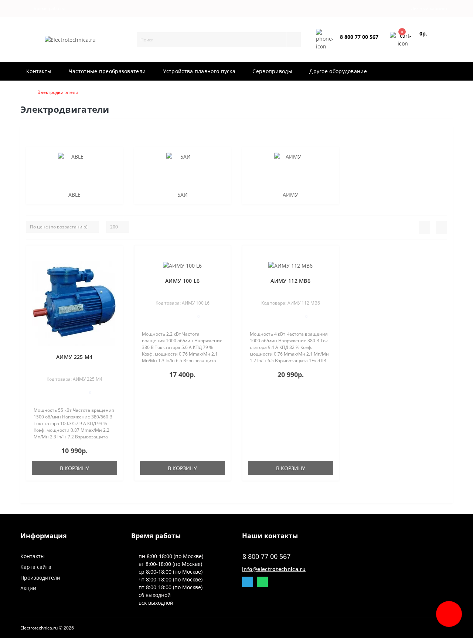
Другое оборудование (338, 71)
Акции (28, 588)
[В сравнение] (114, 265)
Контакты (38, 71)
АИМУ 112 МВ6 (290, 280)
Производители (40, 577)
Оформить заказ (430, 42)
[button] (47, 8)
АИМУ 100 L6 (182, 280)
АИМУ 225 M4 (74, 356)
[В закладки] (114, 254)
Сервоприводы (272, 71)
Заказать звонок (357, 43)
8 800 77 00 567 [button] (266, 556)
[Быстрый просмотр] (114, 276)
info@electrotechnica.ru (274, 569)
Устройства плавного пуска (199, 71)
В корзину (74, 468)
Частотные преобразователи (107, 71)
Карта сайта (35, 566)
